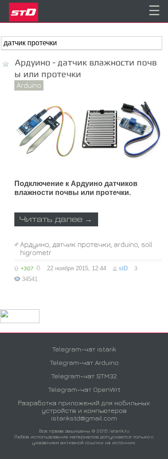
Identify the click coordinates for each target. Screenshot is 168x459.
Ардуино (34, 244)
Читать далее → (55, 220)
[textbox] (81, 43)
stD (123, 268)
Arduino (29, 85)
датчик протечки (81, 244)
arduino (126, 244)
